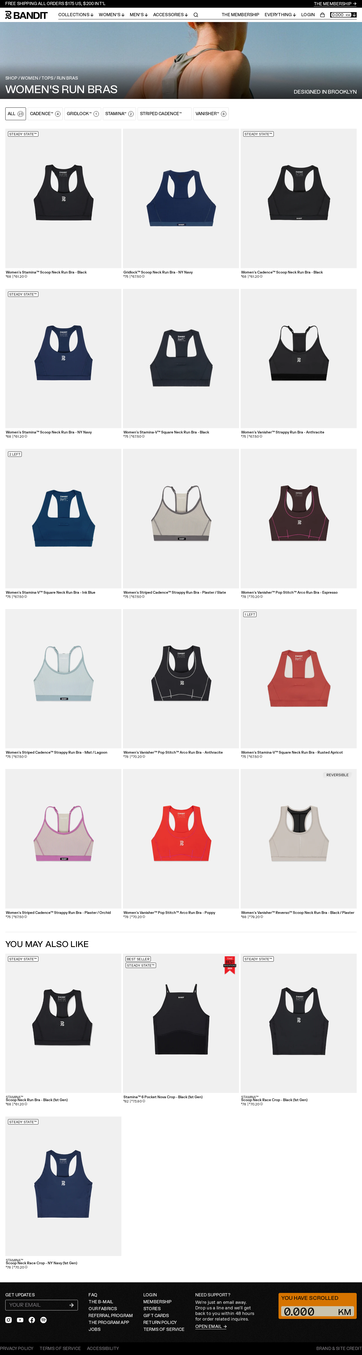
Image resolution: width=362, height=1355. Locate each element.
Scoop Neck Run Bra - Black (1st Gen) (37, 1100)
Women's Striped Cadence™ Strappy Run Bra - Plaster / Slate (174, 592)
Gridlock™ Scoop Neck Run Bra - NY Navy (158, 272)
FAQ (93, 1295)
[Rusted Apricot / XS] (299, 679)
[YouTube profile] (20, 1320)
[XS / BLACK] (181, 1023)
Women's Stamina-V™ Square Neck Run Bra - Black (166, 432)
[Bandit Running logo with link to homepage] (31, 15)
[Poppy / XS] (181, 839)
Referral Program (111, 1315)
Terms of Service (164, 1329)
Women (29, 78)
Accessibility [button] (103, 1349)
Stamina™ (14, 1097)
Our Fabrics (103, 1308)
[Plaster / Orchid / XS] (63, 839)
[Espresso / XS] (299, 518)
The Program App (109, 1322)
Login (308, 15)
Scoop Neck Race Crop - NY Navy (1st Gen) (41, 1263)
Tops (47, 78)
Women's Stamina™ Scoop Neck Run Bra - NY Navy (49, 432)
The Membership (333, 4)
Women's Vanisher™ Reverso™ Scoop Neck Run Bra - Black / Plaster (297, 913)
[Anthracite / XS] (181, 679)
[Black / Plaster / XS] (299, 839)
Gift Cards (156, 1315)
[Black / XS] (63, 198)
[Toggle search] (195, 15)
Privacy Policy (16, 1348)
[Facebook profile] (32, 1320)
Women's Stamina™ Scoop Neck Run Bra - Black (46, 272)
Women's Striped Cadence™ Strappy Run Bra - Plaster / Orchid (58, 913)
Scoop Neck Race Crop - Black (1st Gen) (274, 1100)
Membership (157, 1302)
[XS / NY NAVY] (181, 198)
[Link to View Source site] (339, 1349)
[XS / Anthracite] (299, 358)
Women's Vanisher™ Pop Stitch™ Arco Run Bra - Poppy (169, 913)
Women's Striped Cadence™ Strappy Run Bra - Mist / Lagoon (56, 752)
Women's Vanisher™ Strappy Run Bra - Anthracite (282, 432)
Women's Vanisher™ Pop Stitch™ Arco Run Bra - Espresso (289, 592)
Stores (152, 1308)
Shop (11, 78)
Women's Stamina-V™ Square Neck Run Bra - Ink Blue (50, 592)
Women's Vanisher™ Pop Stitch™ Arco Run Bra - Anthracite (173, 752)
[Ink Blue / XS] (63, 518)
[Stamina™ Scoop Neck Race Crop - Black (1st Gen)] (299, 1023)
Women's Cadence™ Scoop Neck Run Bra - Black (282, 272)
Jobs (94, 1329)
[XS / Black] (299, 198)
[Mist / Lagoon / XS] (63, 679)
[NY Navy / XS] (63, 358)
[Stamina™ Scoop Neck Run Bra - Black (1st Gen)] (63, 1023)
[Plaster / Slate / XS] (181, 518)
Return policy (160, 1322)
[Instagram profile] (8, 1320)
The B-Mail (101, 1302)
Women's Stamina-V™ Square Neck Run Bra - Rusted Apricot (292, 752)
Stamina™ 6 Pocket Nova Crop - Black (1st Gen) (162, 1097)
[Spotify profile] (43, 1320)
